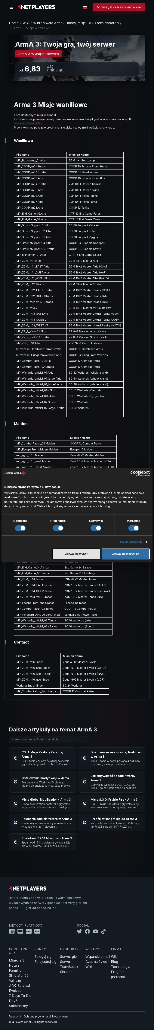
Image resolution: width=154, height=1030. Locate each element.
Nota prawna (60, 1016)
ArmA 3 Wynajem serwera (38, 54)
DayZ (13, 1001)
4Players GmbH (22, 1021)
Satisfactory (18, 1006)
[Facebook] (89, 931)
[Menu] (12, 7)
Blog (114, 962)
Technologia (120, 967)
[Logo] (36, 6)
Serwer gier (69, 957)
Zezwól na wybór (76, 553)
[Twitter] (81, 931)
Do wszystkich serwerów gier (119, 7)
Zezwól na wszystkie (125, 553)
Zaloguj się (43, 957)
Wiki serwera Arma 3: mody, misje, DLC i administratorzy (77, 23)
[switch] (58, 528)
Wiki (26, 23)
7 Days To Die (20, 996)
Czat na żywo (96, 962)
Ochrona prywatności (37, 1016)
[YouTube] (97, 931)
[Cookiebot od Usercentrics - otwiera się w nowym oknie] (133, 473)
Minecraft (16, 960)
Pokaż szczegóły (131, 541)
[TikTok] (104, 931)
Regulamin (15, 1016)
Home (13, 23)
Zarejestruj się (45, 962)
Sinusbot (67, 972)
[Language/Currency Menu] (85, 7)
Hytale (14, 965)
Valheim (15, 980)
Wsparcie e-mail (97, 957)
